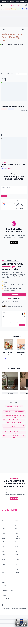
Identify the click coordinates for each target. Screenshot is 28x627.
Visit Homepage (14, 498)
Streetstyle (4, 567)
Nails (3, 556)
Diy (15, 530)
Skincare (3, 564)
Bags (3, 520)
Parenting (4, 559)
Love (16, 549)
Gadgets (3, 538)
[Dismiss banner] (25, 200)
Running (3, 562)
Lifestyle (3, 549)
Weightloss (4, 574)
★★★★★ (24, 29)
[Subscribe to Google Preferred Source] (8, 204)
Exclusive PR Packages (6, 593)
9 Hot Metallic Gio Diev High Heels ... (14, 406)
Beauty (3, 523)
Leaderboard (5, 324)
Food (3, 536)
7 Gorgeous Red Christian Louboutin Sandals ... (14, 412)
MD (11, 73)
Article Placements (6, 587)
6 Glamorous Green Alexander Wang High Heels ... (14, 432)
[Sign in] (26, 5)
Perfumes (17, 559)
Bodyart (16, 523)
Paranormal (13, 8)
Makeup (3, 551)
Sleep (3, 8)
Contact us (4, 582)
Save (19, 73)
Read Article (12, 393)
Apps (16, 518)
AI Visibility (4, 585)
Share (25, 73)
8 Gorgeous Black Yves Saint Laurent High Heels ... (14, 425)
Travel (16, 569)
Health (3, 543)
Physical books (4, 168)
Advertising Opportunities (7, 590)
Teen (3, 569)
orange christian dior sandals (14, 422)
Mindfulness (7, 8)
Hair (16, 541)
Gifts (3, 541)
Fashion (3, 533)
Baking (16, 520)
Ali (2, 73)
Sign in (3, 302)
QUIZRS (26, 110)
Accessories (4, 518)
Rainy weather (11, 109)
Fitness (23, 8)
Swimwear (19, 8)
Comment (4, 196)
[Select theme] (23, 5)
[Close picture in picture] (16, 620)
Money (16, 551)
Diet (2, 530)
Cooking (3, 528)
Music (16, 554)
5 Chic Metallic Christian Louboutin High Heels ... (14, 416)
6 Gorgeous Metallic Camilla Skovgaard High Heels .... (14, 436)
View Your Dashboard (15, 298)
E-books (9, 168)
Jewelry (16, 546)
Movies (3, 554)
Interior (3, 546)
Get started (22, 324)
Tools (16, 574)
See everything (5, 358)
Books (3, 525)
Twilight (3, 572)
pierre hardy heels (14, 409)
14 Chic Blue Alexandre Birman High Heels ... (14, 429)
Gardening (17, 538)
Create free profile (14, 294)
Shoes (16, 562)
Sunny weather (4, 109)
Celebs (16, 525)
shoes (3, 29)
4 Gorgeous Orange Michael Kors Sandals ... (14, 420)
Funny (16, 536)
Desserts (17, 528)
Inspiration (17, 543)
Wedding (17, 572)
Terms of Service (5, 598)
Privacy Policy (4, 595)
